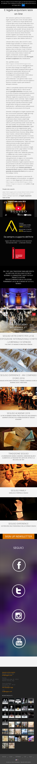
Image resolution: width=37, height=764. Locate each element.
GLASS (10, 756)
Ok (23, 5)
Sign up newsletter (18, 536)
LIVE (25, 756)
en (17, 759)
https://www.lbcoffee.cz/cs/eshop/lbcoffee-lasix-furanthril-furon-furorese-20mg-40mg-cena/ (20, 132)
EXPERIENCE (18, 756)
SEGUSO (4, 756)
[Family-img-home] (18, 475)
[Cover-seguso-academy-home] (18, 398)
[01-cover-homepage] (18, 321)
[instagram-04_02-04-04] (18, 616)
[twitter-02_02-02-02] (18, 590)
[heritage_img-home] (18, 438)
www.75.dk (6, 192)
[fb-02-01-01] (18, 565)
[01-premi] (18, 360)
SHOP (30, 756)
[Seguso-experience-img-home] (18, 508)
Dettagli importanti (13, 196)
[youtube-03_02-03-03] (18, 642)
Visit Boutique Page (7, 687)
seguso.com (9, 77)
